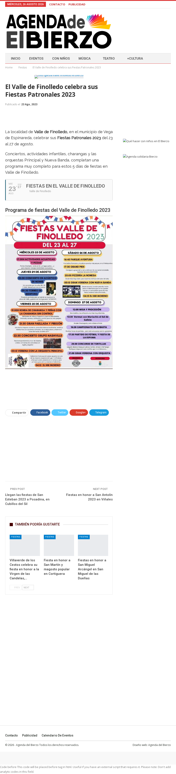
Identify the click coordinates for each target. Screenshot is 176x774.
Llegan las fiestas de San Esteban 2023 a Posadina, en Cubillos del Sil (27, 499)
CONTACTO (57, 4)
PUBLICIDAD (76, 4)
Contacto (11, 735)
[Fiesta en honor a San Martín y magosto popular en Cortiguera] (59, 545)
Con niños (61, 58)
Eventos (36, 58)
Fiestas (15, 537)
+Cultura (135, 58)
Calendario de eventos (57, 735)
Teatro (109, 58)
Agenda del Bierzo (159, 745)
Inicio (15, 58)
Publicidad (29, 735)
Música (85, 58)
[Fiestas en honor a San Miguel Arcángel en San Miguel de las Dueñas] (93, 545)
